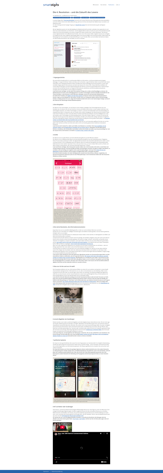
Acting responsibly (77, 17)
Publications (111, 4)
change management (85, 17)
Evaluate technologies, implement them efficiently (62, 17)
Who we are (96, 4)
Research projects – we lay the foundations (97, 17)
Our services (103, 4)
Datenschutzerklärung (57, 471)
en (119, 4)
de (117, 4)
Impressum (46, 471)
